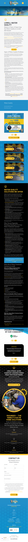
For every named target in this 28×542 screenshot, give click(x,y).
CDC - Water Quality (8, 323)
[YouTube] (12, 526)
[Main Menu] (5, 3)
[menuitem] (11, 536)
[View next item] (15, 135)
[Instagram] (10, 526)
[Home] (13, 3)
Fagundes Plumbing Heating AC (8, 36)
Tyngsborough (12, 37)
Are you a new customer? (7, 475)
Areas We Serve (14, 512)
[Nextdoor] (20, 526)
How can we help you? (7, 478)
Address (5, 471)
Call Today (14, 49)
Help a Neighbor (13, 47)
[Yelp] (15, 526)
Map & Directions (17, 522)
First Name (5, 464)
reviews (16, 46)
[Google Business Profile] (7, 526)
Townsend (15, 37)
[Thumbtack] (17, 526)
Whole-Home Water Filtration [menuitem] (8, 106)
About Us (14, 511)
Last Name (15, 464)
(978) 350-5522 (14, 506)
